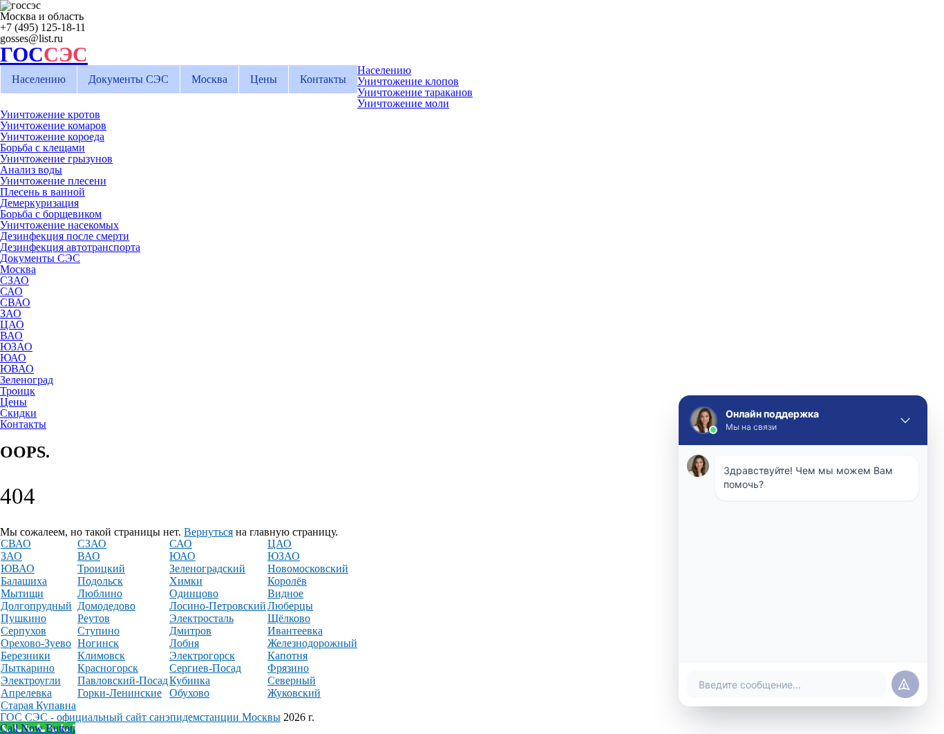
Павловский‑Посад (122, 680)
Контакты (323, 79)
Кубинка (189, 680)
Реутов (93, 618)
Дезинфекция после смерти (64, 236)
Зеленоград (26, 380)
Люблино (99, 593)
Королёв (287, 581)
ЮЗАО (16, 346)
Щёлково (288, 618)
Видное (285, 593)
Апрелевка (26, 693)
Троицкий (101, 568)
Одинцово (193, 593)
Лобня (184, 643)
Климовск (101, 655)
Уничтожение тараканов (415, 92)
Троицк (17, 391)
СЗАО (14, 280)
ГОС (44, 54)
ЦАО (12, 324)
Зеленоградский (207, 568)
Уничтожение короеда (52, 136)
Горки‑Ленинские (119, 693)
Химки (185, 581)
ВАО (11, 335)
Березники (25, 655)
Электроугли (31, 680)
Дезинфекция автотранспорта (70, 247)
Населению (39, 79)
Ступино (98, 631)
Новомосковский (307, 568)
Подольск (100, 581)
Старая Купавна (38, 705)
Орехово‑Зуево (36, 643)
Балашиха (24, 581)
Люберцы (290, 606)
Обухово (189, 693)
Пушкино (23, 618)
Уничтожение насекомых (59, 225)
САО (11, 291)
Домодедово (106, 606)
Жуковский (294, 693)
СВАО (15, 302)
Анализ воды (31, 170)
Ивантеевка (295, 631)
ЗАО (10, 313)
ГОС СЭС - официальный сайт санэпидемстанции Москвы (140, 717)
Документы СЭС (128, 79)
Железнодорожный (312, 643)
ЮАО (13, 358)
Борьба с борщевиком (51, 214)
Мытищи (22, 593)
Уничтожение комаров (53, 125)
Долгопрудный (36, 606)
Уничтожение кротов (50, 114)
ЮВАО (17, 369)
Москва (209, 79)
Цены (263, 79)
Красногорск (107, 668)
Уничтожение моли (403, 103)
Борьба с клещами (42, 147)
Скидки (18, 413)
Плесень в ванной (42, 192)
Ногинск (98, 643)
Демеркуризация (39, 203)
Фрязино (288, 668)
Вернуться (208, 532)
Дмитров (190, 631)
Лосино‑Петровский (217, 606)
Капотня (287, 655)
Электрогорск (202, 655)
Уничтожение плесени (53, 181)
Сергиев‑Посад (205, 668)
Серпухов (23, 631)
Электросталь (201, 618)
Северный (291, 680)
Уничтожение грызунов (56, 158)
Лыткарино (28, 668)
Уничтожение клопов (408, 81)
